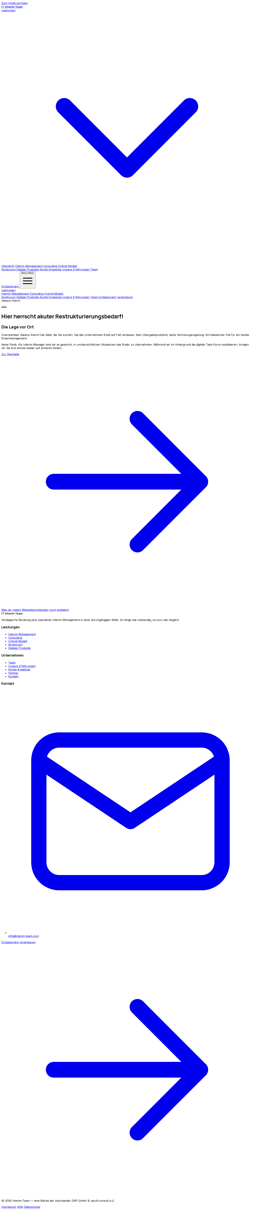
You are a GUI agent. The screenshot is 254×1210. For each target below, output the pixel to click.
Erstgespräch (10, 286)
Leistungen (8, 290)
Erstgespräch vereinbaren (116, 297)
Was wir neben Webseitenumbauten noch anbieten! (35, 610)
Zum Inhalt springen (14, 3)
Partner (13, 673)
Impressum (8, 1207)
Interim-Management (29, 266)
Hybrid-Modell (67, 266)
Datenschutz (32, 1207)
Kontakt (13, 676)
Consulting (50, 266)
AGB (20, 1207)
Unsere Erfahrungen (76, 269)
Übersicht (7, 266)
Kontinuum (8, 269)
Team (94, 269)
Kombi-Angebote (51, 269)
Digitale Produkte (28, 269)
